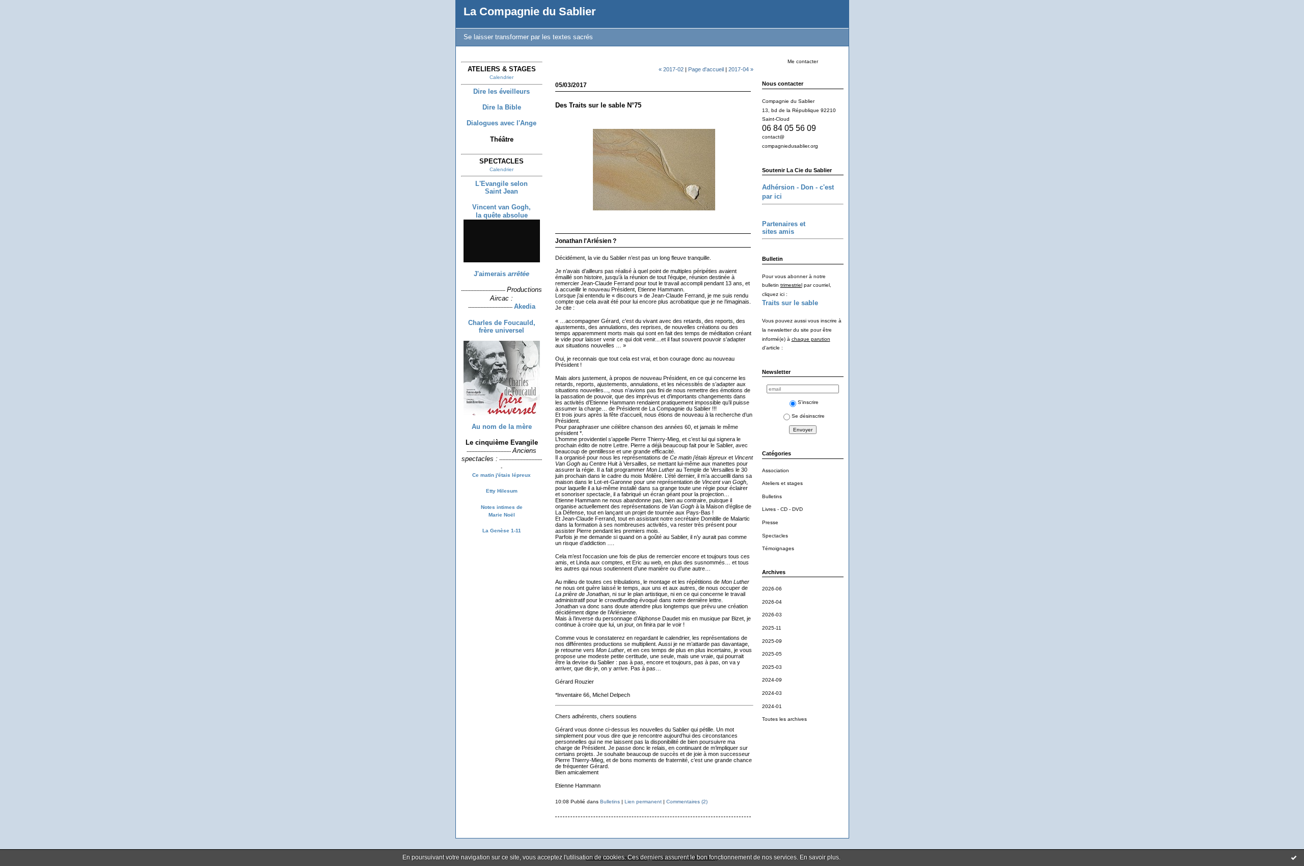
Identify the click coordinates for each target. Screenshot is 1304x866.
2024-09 (772, 680)
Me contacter (802, 61)
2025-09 (772, 641)
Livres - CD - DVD (782, 509)
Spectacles (775, 535)
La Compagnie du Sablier (530, 11)
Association (775, 470)
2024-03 (772, 693)
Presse (770, 522)
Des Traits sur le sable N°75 (598, 105)
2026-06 (772, 588)
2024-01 (772, 706)
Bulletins (772, 496)
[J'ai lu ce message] (1294, 857)
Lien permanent (643, 801)
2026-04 (772, 602)
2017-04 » (740, 69)
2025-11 (771, 628)
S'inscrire (808, 402)
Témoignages (778, 548)
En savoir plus (819, 857)
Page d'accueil (706, 69)
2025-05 (772, 654)
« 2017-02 (671, 69)
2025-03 (772, 667)
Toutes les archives (784, 719)
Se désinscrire (808, 416)
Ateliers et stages (782, 483)
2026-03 (772, 614)
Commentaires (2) (687, 801)
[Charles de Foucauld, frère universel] (502, 415)
